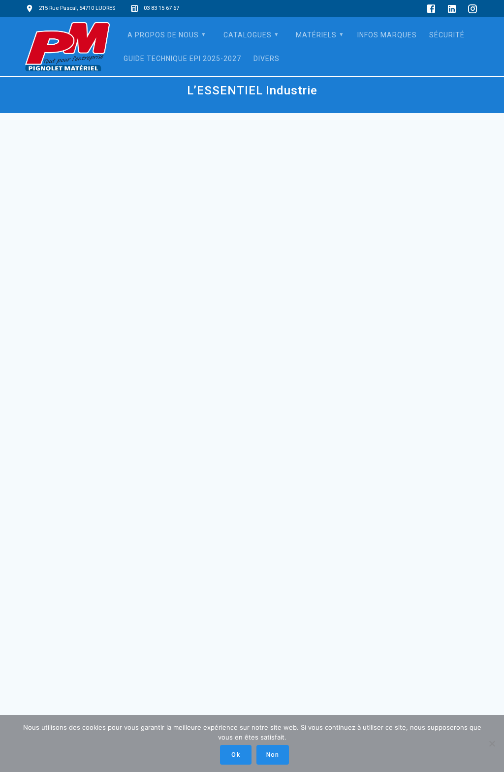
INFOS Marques (387, 35)
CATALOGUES (247, 35)
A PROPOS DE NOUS (163, 35)
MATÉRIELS (316, 35)
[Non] (492, 743)
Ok (235, 754)
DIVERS (266, 58)
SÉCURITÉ (447, 35)
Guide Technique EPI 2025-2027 (182, 58)
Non (272, 754)
